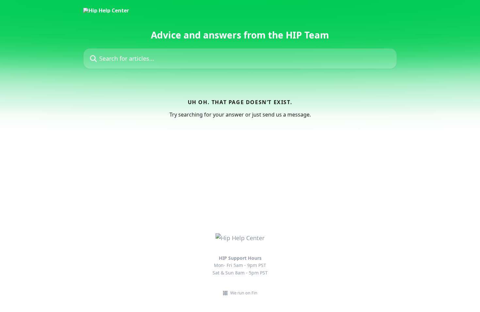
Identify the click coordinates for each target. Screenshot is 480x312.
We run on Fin (243, 293)
